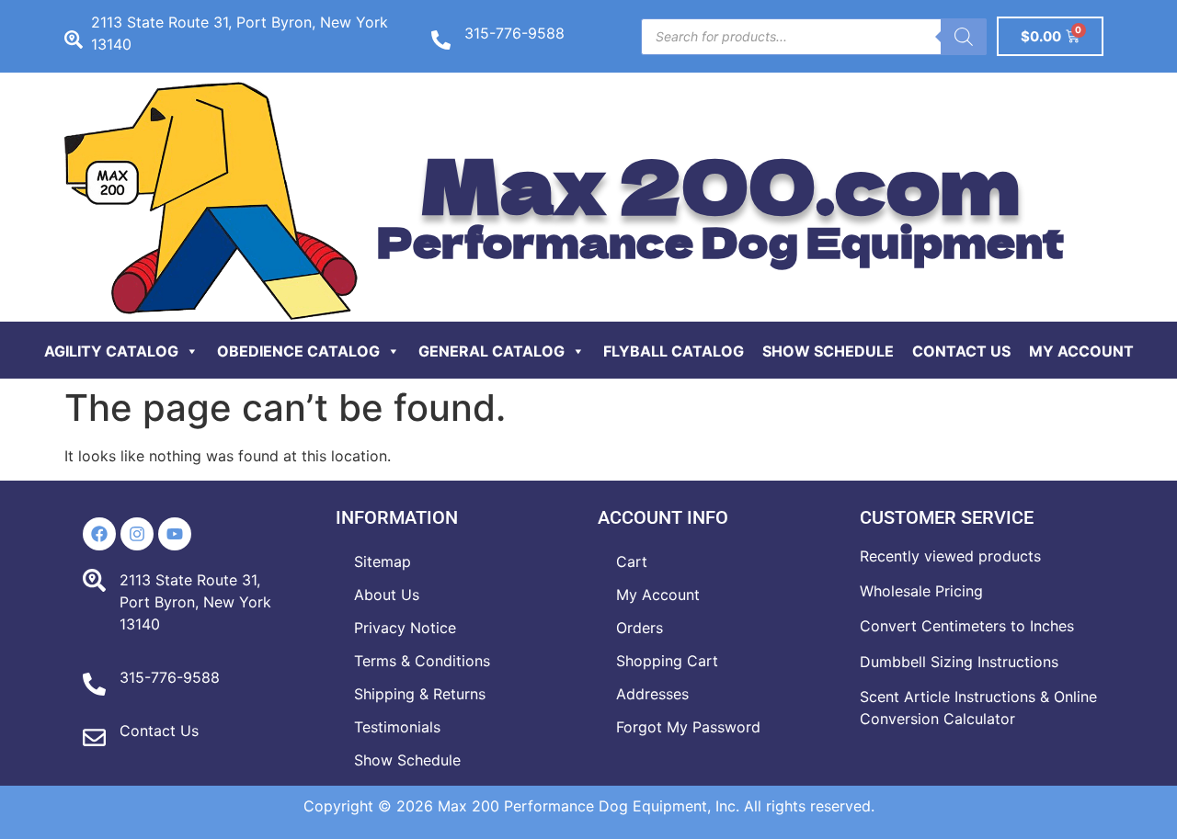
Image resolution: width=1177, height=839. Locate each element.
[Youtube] (174, 533)
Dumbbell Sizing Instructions (959, 661)
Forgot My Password (688, 727)
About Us (386, 594)
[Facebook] (99, 533)
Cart (631, 561)
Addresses (652, 694)
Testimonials (397, 727)
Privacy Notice (405, 627)
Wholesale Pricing (921, 591)
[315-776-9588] (441, 40)
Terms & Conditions (422, 661)
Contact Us (961, 351)
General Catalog (491, 351)
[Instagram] (137, 533)
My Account (1081, 351)
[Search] (964, 36)
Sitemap (382, 561)
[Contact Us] (94, 737)
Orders (639, 627)
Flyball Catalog (673, 351)
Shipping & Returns (420, 694)
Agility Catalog (111, 351)
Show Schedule (828, 351)
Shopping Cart (667, 661)
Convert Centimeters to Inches (967, 626)
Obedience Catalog (298, 351)
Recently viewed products (950, 556)
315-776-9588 (514, 33)
